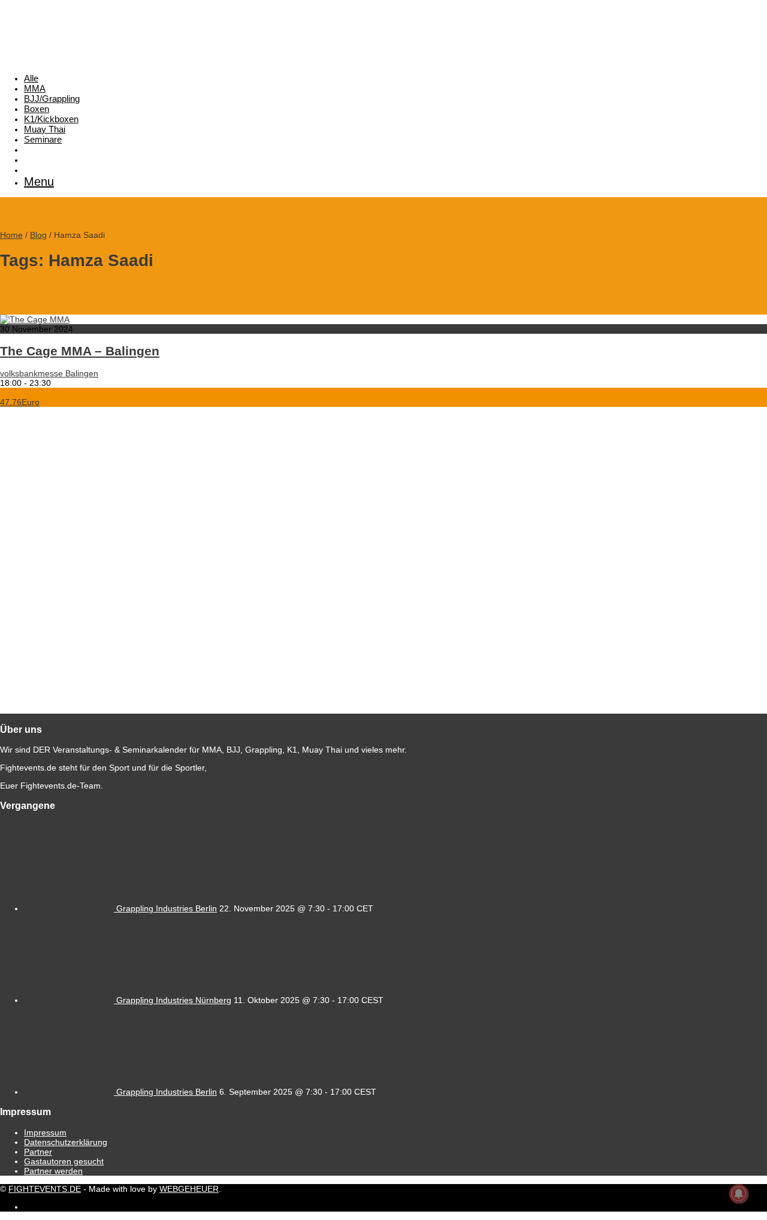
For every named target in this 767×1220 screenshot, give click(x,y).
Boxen (36, 109)
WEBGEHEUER (189, 1189)
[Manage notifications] (738, 1193)
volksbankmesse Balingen (49, 373)
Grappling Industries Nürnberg (173, 1000)
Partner (38, 1151)
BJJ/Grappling (52, 98)
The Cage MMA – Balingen (79, 351)
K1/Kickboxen (51, 119)
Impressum (45, 1132)
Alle (31, 78)
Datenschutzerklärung (65, 1142)
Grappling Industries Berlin (166, 908)
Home (11, 235)
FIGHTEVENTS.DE (44, 1189)
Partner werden (53, 1171)
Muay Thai (44, 129)
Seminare (43, 139)
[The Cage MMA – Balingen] (35, 319)
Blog (38, 235)
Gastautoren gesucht (64, 1161)
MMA (35, 88)
